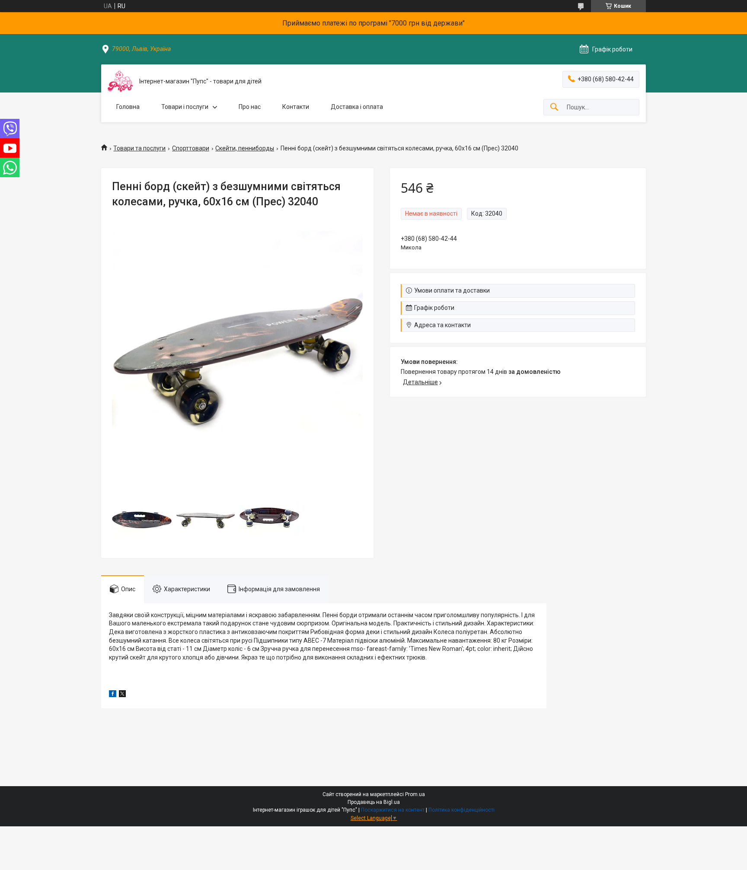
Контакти (295, 106)
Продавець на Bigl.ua (374, 802)
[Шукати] (554, 107)
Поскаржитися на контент (393, 810)
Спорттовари (190, 148)
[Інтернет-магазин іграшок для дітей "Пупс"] (120, 81)
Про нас (250, 106)
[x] (122, 695)
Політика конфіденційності (461, 810)
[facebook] (112, 695)
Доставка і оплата (357, 106)
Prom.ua (415, 794)
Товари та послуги (139, 148)
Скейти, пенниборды (244, 148)
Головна (128, 106)
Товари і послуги (184, 106)
